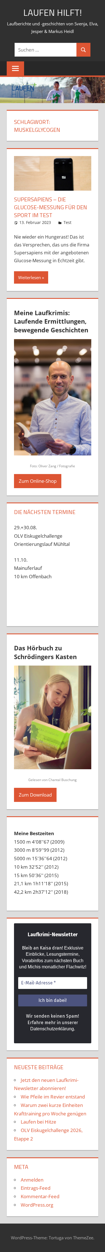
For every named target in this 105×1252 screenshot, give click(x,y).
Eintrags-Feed (35, 1188)
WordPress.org (37, 1205)
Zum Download (35, 794)
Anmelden (32, 1180)
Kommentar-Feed (40, 1196)
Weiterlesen (29, 277)
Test (67, 222)
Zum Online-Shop (38, 481)
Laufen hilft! (52, 12)
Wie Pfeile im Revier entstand (53, 1096)
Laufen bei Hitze (38, 1121)
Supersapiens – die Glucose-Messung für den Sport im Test (50, 207)
